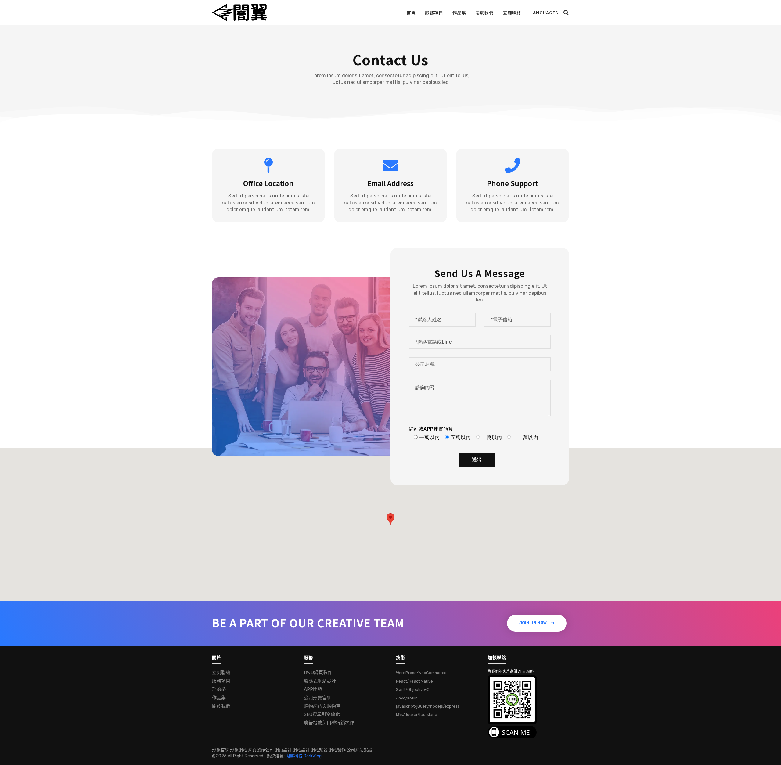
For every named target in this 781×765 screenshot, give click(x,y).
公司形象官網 (317, 698)
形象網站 (238, 749)
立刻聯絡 (512, 12)
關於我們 (484, 12)
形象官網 (220, 749)
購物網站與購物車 (322, 706)
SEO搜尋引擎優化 (322, 714)
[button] (537, 623)
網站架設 (319, 749)
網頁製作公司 (261, 749)
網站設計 (301, 749)
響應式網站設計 (320, 681)
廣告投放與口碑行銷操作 (329, 723)
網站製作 (337, 749)
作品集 (459, 12)
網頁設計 (283, 749)
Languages (544, 12)
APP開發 (313, 689)
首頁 (411, 12)
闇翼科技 (294, 756)
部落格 (219, 689)
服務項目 (434, 12)
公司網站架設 (359, 749)
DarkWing (313, 756)
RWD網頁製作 (318, 672)
